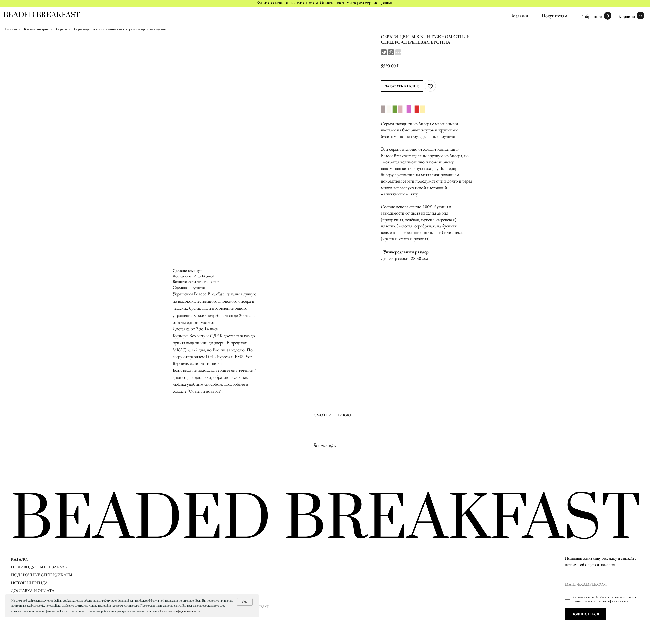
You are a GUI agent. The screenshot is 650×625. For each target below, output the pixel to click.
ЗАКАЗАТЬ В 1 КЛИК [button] (402, 86)
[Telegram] (384, 52)
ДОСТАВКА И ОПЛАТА (33, 590)
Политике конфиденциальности (180, 611)
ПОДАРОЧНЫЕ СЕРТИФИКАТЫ (41, 575)
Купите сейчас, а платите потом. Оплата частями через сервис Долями (325, 2)
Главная (11, 29)
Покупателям (554, 16)
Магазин (520, 16)
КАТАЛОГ (20, 559)
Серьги (61, 29)
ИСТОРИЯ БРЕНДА (29, 582)
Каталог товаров (36, 29)
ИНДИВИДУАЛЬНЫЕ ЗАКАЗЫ (39, 567)
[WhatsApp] (391, 52)
